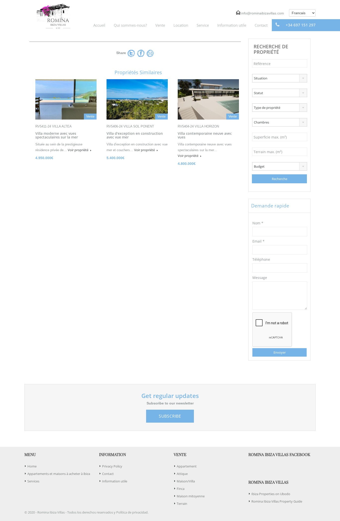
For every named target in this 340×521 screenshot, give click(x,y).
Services (33, 481)
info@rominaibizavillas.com (262, 13)
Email (258, 241)
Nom (257, 223)
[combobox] (279, 78)
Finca (180, 488)
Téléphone (261, 259)
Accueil (99, 25)
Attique (182, 473)
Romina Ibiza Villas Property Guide (276, 501)
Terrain (182, 503)
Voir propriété (78, 150)
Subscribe (170, 416)
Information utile (231, 25)
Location (180, 25)
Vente (160, 25)
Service (203, 25)
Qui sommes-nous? (130, 25)
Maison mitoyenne (191, 496)
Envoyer (280, 352)
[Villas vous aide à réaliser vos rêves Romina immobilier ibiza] (51, 15)
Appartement (187, 466)
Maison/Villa (186, 481)
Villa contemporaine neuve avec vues (205, 135)
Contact (261, 25)
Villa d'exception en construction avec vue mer (135, 135)
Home (32, 466)
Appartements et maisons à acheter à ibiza (58, 473)
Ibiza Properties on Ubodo (270, 494)
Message (259, 277)
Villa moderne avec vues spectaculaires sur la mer (56, 135)
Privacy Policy (112, 466)
